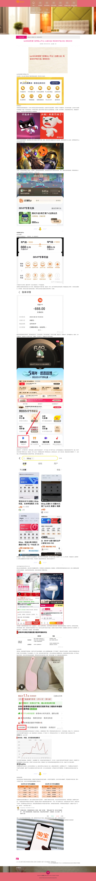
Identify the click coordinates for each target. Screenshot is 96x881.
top (48, 872)
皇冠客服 (52, 877)
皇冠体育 (45, 877)
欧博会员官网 (40, 12)
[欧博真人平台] (20, 1)
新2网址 (55, 877)
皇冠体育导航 (41, 877)
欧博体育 (40, 5)
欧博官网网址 (47, 5)
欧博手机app (47, 12)
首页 (33, 5)
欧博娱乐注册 (67, 5)
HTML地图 (57, 875)
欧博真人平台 (33, 37)
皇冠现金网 (49, 877)
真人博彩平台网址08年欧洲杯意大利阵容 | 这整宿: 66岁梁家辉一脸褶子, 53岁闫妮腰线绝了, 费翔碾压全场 (37, 861)
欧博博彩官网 (33, 12)
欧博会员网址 (53, 5)
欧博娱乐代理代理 (74, 6)
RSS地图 (53, 875)
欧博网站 (60, 5)
